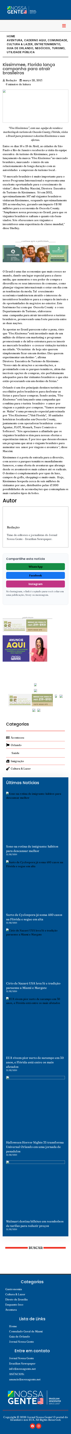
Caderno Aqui (35, 40)
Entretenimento (47, 44)
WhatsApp (36, 566)
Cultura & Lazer (20, 44)
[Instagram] (38, 1426)
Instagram (36, 584)
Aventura (14, 40)
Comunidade (57, 40)
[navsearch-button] (5, 25)
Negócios (42, 48)
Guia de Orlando (20, 48)
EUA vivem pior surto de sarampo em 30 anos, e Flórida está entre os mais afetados (35, 1062)
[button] (64, 26)
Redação (13, 527)
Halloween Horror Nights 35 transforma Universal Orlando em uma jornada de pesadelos (35, 1147)
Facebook (35, 575)
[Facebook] (32, 1426)
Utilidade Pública (21, 52)
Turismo (58, 48)
